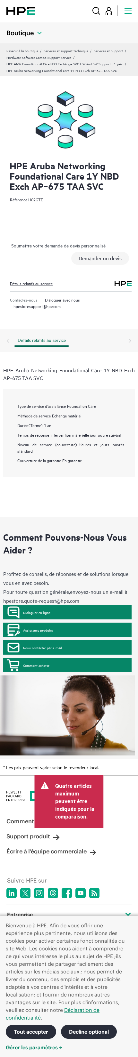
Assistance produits (38, 630)
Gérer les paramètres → (34, 1047)
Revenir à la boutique (22, 50)
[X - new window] (25, 893)
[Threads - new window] (53, 893)
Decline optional (89, 1032)
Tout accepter (31, 1032)
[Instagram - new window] (39, 893)
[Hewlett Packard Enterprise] (20, 11)
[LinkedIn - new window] (11, 893)
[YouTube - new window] (80, 893)
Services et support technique (66, 50)
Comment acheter (36, 665)
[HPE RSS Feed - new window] (94, 893)
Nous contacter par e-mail (42, 647)
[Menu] (128, 11)
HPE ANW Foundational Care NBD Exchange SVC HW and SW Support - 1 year (64, 63)
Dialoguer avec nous (62, 300)
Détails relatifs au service (31, 283)
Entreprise (20, 914)
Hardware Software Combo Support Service (38, 57)
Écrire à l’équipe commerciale (46, 851)
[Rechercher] (96, 11)
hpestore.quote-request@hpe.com (41, 600)
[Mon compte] (109, 11)
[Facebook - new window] (67, 893)
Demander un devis (100, 258)
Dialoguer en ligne (36, 612)
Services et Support (108, 50)
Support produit (28, 836)
